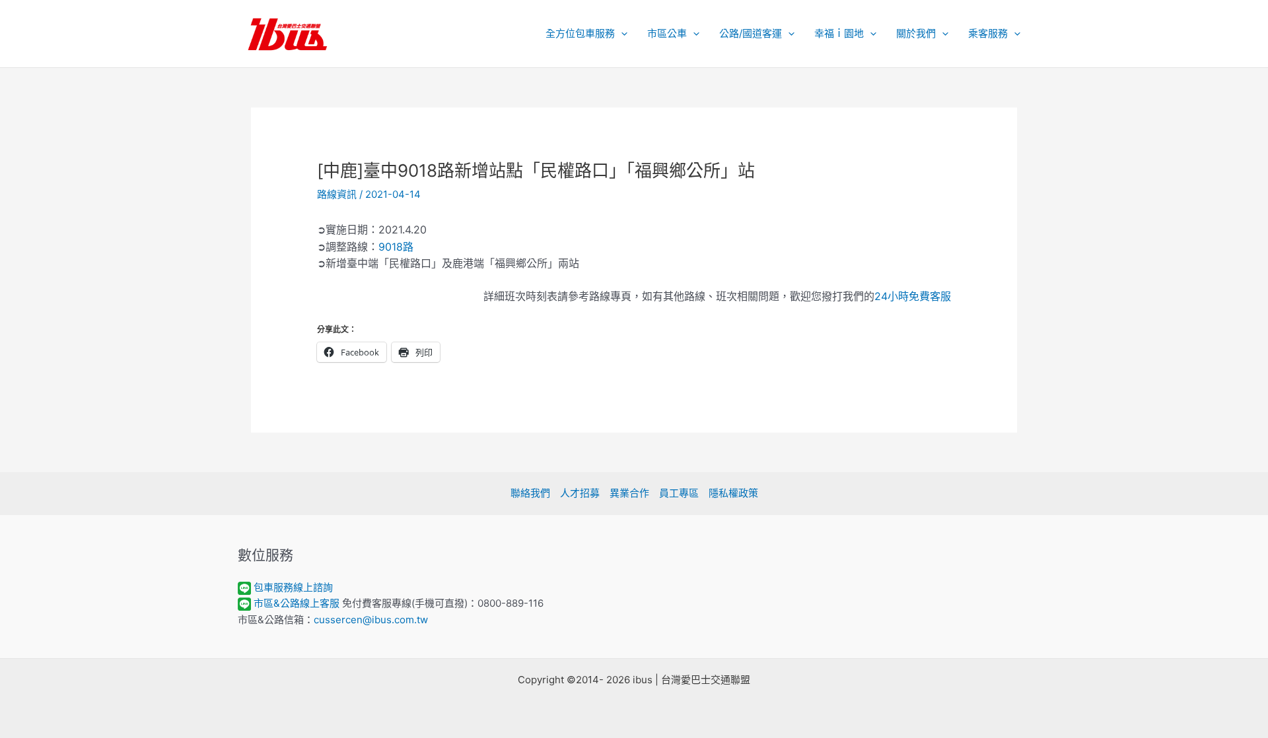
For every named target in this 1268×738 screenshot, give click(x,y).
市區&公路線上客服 (296, 603)
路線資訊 (337, 194)
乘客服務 (988, 33)
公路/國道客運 (750, 33)
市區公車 (667, 33)
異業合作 (629, 493)
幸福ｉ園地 (839, 33)
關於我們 (916, 33)
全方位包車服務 (580, 33)
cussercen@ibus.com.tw (371, 619)
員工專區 (679, 493)
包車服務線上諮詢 (293, 587)
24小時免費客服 (912, 296)
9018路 (395, 246)
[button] (621, 34)
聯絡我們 (530, 493)
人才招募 (580, 493)
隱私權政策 (733, 493)
